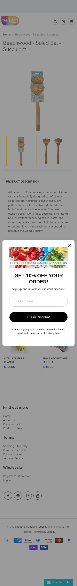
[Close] (70, 245)
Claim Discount (38, 317)
